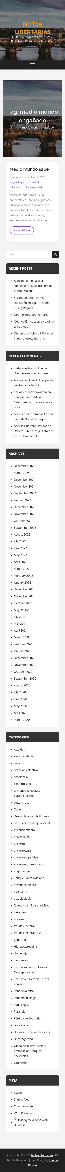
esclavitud (33, 182)
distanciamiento (24, 830)
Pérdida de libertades (28, 1018)
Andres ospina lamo (26, 414)
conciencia (21, 777)
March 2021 (21, 637)
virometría (20, 1063)
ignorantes (21, 960)
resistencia (21, 1025)
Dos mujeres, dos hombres (31, 314)
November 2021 (24, 596)
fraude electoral (24, 926)
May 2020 (20, 706)
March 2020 (22, 719)
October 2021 (23, 603)
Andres (18, 380)
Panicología (21, 1004)
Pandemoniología (25, 998)
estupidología (22, 898)
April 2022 (20, 562)
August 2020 (22, 685)
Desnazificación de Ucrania (31, 816)
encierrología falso (26, 857)
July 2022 (20, 541)
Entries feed (21, 1099)
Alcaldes (19, 749)
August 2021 (22, 610)
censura (19, 763)
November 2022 (24, 514)
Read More (21, 231)
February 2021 (23, 644)
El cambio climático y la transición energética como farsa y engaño (31, 303)
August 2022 (22, 534)
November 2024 (24, 486)
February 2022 (23, 575)
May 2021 (20, 623)
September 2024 (25, 493)
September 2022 (25, 527)
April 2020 (20, 713)
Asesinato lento (24, 756)
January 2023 (22, 500)
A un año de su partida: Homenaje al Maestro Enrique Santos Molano (33, 286)
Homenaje (20, 953)
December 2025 (24, 466)
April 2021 (20, 630)
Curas (17, 809)
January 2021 (22, 651)
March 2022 (22, 569)
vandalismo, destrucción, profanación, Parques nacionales (30, 1051)
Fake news (16, 187)
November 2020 (24, 665)
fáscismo (19, 919)
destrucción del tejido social (32, 823)
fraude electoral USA (27, 933)
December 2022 (24, 507)
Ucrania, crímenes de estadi (32, 1032)
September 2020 (25, 678)
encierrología (22, 850)
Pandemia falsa (24, 991)
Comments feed (24, 1106)
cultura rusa (21, 802)
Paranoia (19, 1011)
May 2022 (20, 555)
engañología (17, 182)
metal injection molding (29, 368)
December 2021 (24, 589)
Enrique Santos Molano (29, 878)
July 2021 (19, 617)
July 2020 (20, 692)
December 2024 (24, 479)
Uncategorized (33, 187)
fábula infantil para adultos (31, 905)
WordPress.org (23, 1113)
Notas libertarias (42, 1155)
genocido (20, 939)
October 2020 (23, 671)
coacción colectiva (26, 770)
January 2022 (22, 582)
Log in (18, 1092)
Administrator (21, 177)
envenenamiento (25, 885)
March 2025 (22, 473)
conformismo (22, 784)
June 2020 (20, 699)
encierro (19, 843)
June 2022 (20, 548)
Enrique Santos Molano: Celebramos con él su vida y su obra (34, 402)
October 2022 (23, 521)
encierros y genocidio (28, 864)
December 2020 (24, 658)
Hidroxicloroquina (25, 946)
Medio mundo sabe (29, 169)
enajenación (22, 837)
